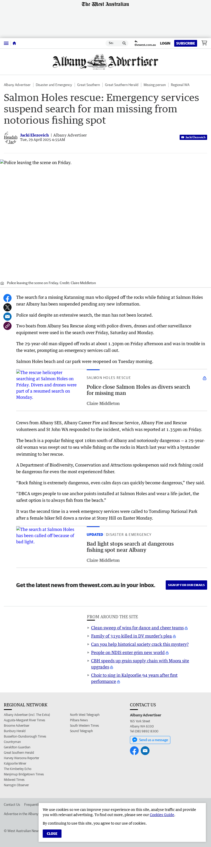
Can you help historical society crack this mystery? (140, 644)
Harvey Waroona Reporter (21, 758)
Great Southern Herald (121, 85)
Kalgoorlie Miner (15, 763)
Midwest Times (14, 780)
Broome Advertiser (16, 725)
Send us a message (153, 740)
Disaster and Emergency (54, 85)
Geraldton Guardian (17, 747)
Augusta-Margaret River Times (24, 720)
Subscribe (185, 43)
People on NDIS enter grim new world (128, 652)
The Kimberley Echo (17, 769)
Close (52, 834)
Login (165, 43)
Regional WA (180, 85)
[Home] (14, 43)
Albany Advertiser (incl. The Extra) (27, 715)
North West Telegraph (85, 715)
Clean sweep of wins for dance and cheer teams (137, 627)
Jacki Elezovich (195, 137)
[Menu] (6, 43)
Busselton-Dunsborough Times (25, 736)
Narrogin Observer (16, 785)
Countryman (12, 742)
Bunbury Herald (14, 731)
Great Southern (88, 85)
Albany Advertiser (17, 85)
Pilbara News (79, 720)
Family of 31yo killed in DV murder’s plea (131, 636)
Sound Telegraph (81, 731)
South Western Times (84, 725)
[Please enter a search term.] (124, 43)
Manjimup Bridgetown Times (24, 774)
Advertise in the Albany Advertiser (29, 814)
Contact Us (12, 804)
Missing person (155, 85)
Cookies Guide (162, 814)
